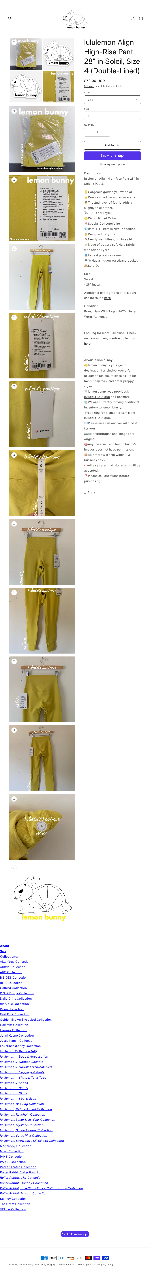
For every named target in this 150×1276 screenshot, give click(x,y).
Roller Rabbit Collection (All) (21, 1172)
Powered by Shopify (44, 1264)
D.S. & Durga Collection (17, 993)
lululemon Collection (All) (18, 1051)
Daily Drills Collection (16, 998)
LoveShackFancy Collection (20, 1046)
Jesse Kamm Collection (17, 1040)
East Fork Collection (14, 1014)
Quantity (89, 124)
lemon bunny (103, 360)
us (108, 423)
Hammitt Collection (14, 1025)
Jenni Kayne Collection (17, 1035)
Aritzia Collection (12, 967)
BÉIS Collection (11, 983)
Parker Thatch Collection (18, 1167)
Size (86, 108)
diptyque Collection (14, 1004)
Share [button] (91, 492)
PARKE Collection (13, 1162)
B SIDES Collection (14, 977)
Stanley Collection (13, 1198)
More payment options (112, 164)
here (107, 298)
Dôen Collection (12, 1009)
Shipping (89, 86)
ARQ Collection (11, 972)
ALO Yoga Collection (15, 961)
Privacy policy (66, 1264)
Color (87, 92)
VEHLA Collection (13, 1209)
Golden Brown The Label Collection (26, 1019)
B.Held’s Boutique (97, 397)
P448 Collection (12, 1156)
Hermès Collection (13, 1030)
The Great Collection (15, 1204)
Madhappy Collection (15, 1146)
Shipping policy (105, 1264)
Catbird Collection (13, 988)
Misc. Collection (12, 1151)
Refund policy (85, 1264)
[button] (10, 18)
